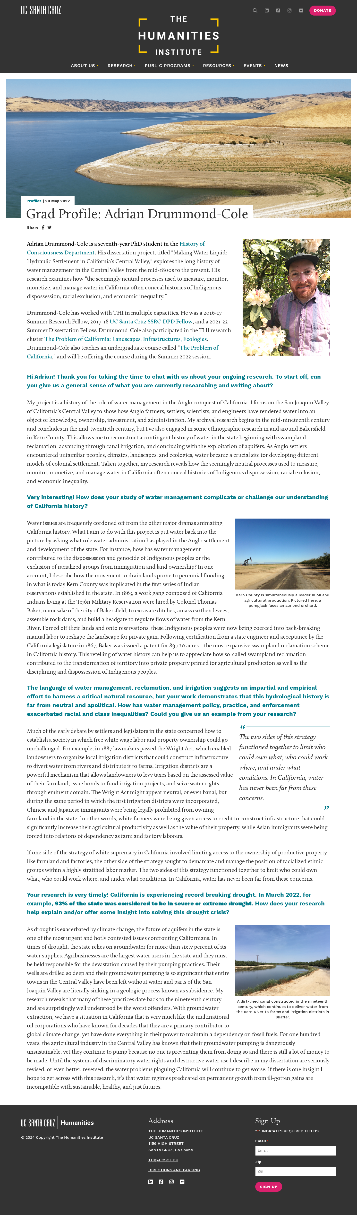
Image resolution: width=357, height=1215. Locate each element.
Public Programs (168, 66)
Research (120, 66)
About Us (83, 66)
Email (262, 1141)
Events (253, 66)
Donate (322, 10)
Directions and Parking (174, 1170)
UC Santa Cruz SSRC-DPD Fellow (151, 321)
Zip (258, 1162)
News (281, 66)
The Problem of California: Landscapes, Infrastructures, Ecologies (125, 338)
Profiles (34, 201)
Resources (217, 66)
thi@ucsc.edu (163, 1160)
